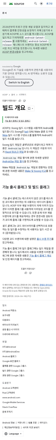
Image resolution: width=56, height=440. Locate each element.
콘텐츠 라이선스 (46, 285)
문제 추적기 (7, 411)
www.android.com (11, 397)
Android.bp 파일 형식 (13, 161)
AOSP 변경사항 (10, 52)
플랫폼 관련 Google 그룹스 (14, 366)
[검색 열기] (35, 3)
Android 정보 (8, 423)
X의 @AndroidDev (11, 351)
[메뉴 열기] (5, 3)
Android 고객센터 (10, 388)
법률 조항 (32, 423)
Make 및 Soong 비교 (35, 171)
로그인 (49, 3)
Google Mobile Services (13, 402)
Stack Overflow (9, 407)
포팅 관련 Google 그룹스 (13, 375)
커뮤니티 (21, 423)
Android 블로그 (9, 356)
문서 (4, 13)
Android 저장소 (9, 310)
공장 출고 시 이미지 (10, 329)
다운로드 (6, 320)
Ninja (4, 135)
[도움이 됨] (20, 101)
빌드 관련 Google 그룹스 (13, 370)
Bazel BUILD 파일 (14, 152)
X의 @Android (9, 347)
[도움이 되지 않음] (24, 101)
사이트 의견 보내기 (31, 427)
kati (26, 131)
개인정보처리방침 (12, 427)
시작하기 (22, 94)
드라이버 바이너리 (10, 334)
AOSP (4, 94)
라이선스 (43, 423)
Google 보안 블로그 (11, 361)
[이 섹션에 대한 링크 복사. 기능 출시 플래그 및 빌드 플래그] (5, 192)
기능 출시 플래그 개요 (40, 255)
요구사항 (6, 315)
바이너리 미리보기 (10, 324)
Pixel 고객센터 (8, 392)
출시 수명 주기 (44, 239)
